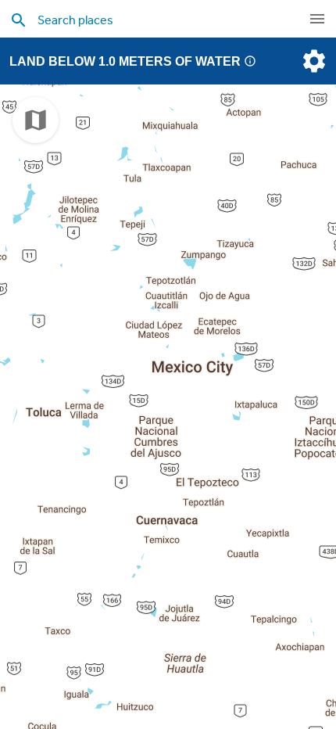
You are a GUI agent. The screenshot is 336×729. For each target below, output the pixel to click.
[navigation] (317, 19)
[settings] (312, 61)
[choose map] (36, 120)
